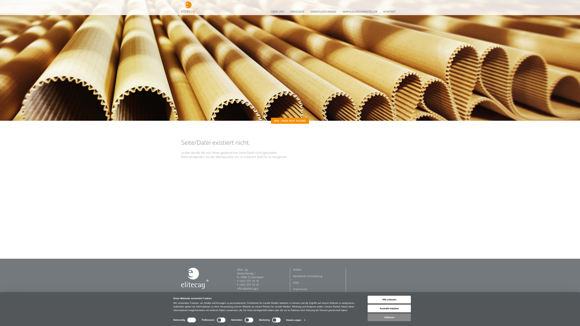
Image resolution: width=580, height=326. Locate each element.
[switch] (221, 320)
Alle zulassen (389, 299)
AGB (295, 282)
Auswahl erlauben (389, 308)
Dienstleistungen (323, 11)
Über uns (277, 11)
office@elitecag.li (247, 288)
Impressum (300, 289)
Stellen (297, 269)
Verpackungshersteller (359, 11)
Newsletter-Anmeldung (307, 276)
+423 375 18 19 (249, 284)
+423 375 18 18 (249, 281)
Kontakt (389, 11)
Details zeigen (293, 320)
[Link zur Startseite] (189, 8)
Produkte (297, 11)
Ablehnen (389, 317)
